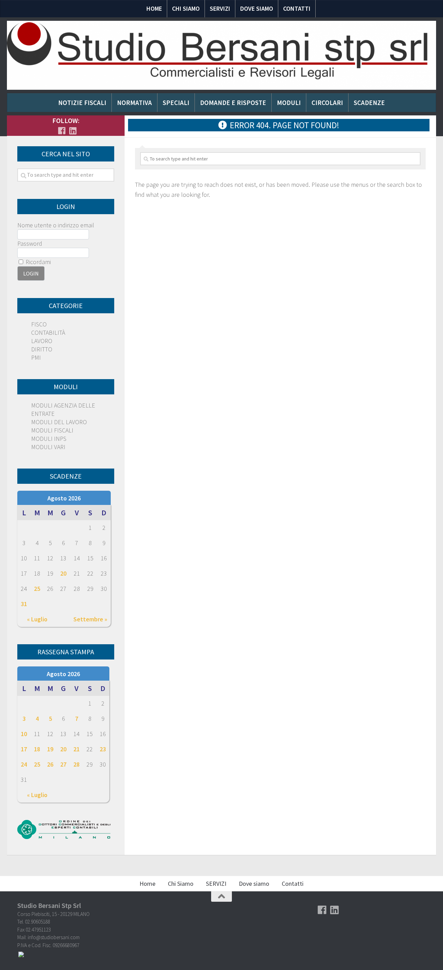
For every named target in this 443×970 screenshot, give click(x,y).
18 (37, 749)
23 (103, 749)
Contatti (296, 8)
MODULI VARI (48, 447)
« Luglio (37, 619)
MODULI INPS (48, 439)
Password (29, 243)
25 (37, 589)
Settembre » (90, 619)
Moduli (289, 102)
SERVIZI (220, 8)
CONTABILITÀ (48, 333)
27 (63, 764)
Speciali (176, 102)
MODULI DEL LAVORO (59, 422)
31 (24, 604)
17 (24, 749)
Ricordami (37, 262)
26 (50, 764)
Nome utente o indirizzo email (55, 225)
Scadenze (369, 102)
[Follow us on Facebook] (61, 130)
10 (24, 734)
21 (76, 749)
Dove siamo (256, 8)
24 (24, 764)
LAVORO (41, 341)
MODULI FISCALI (52, 430)
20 (63, 573)
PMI (36, 357)
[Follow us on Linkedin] (73, 130)
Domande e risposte (233, 102)
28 (76, 764)
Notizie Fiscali (82, 102)
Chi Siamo (186, 8)
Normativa (134, 102)
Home (154, 8)
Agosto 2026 (64, 498)
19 (50, 749)
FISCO (39, 324)
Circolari (327, 102)
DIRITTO (41, 349)
